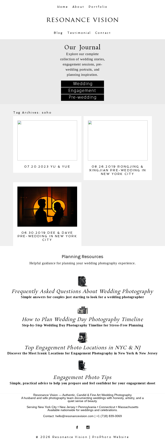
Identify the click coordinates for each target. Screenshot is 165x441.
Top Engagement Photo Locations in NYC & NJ (82, 347)
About (78, 6)
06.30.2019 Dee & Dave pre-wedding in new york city (47, 236)
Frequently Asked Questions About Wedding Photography (82, 291)
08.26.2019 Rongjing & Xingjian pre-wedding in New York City (117, 170)
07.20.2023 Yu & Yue (47, 166)
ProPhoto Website (110, 437)
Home (62, 6)
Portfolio (98, 6)
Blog (58, 32)
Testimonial (79, 32)
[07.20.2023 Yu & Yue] (47, 140)
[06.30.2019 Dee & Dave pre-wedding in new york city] (47, 207)
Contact (103, 32)
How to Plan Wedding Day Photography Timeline (82, 319)
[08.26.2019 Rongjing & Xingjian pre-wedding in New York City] (118, 140)
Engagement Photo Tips (82, 377)
